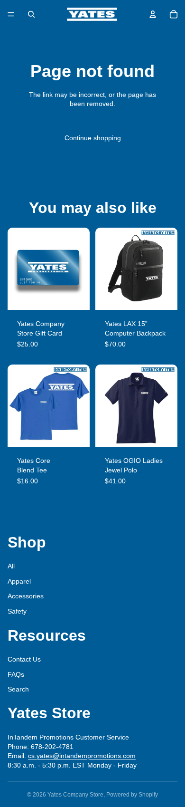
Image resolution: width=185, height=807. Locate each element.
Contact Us (24, 659)
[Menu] (11, 14)
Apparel (19, 581)
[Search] (31, 14)
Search (18, 689)
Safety (17, 611)
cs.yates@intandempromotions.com (82, 755)
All (11, 566)
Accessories (26, 596)
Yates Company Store (75, 794)
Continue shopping (93, 138)
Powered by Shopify (132, 794)
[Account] (152, 14)
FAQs (16, 674)
